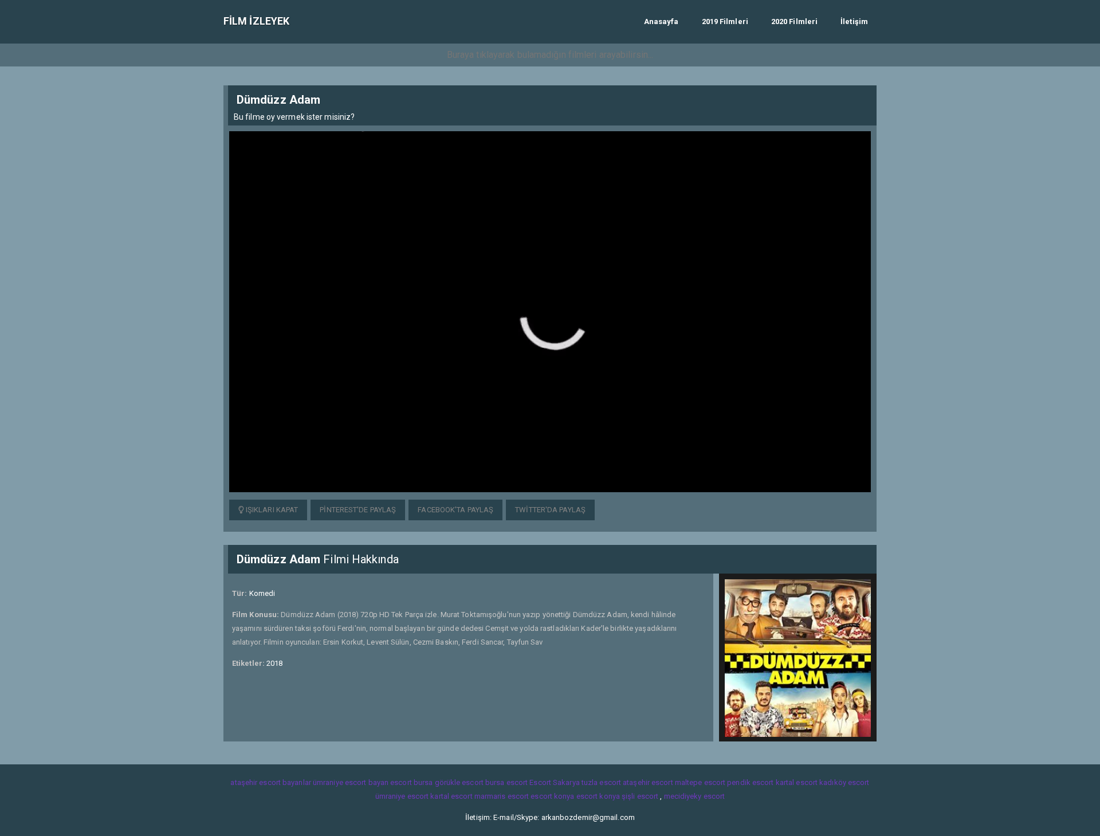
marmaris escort (501, 796)
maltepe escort (700, 782)
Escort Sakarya (554, 782)
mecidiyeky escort (694, 796)
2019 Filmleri (725, 21)
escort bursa (411, 782)
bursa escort (506, 782)
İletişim (854, 21)
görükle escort (459, 782)
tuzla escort (601, 782)
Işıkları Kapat (271, 509)
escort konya (552, 796)
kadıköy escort (844, 782)
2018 (274, 663)
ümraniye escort (402, 796)
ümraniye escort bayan (350, 782)
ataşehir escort (648, 782)
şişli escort (640, 796)
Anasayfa (661, 21)
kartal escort (797, 782)
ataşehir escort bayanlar (270, 782)
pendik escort (750, 782)
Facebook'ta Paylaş (455, 509)
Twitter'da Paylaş (550, 509)
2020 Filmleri (794, 21)
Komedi (262, 593)
